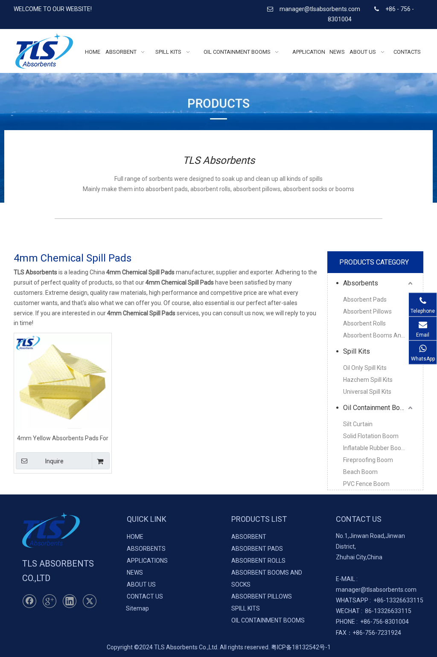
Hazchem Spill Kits (368, 379)
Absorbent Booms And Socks (378, 335)
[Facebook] (29, 601)
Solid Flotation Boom (371, 436)
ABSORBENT (248, 536)
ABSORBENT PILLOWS (261, 596)
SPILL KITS (245, 608)
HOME (135, 536)
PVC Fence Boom (366, 483)
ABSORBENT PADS (257, 548)
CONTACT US (145, 596)
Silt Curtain (358, 424)
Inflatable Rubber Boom (375, 448)
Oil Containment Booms (378, 408)
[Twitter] (89, 601)
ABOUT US (141, 584)
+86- (379, 600)
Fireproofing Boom (368, 459)
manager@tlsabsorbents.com (320, 9)
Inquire (54, 461)
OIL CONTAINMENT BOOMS (268, 620)
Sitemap (137, 608)
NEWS (135, 572)
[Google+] (49, 601)
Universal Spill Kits (367, 391)
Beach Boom (360, 471)
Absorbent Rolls (364, 323)
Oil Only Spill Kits (365, 367)
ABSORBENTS (146, 548)
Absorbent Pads (365, 299)
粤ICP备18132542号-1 (301, 647)
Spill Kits (356, 351)
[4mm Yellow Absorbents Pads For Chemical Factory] (63, 381)
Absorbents (360, 283)
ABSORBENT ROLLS (258, 560)
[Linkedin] (69, 601)
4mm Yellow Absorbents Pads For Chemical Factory (62, 438)
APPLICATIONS (147, 560)
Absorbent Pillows (367, 311)
